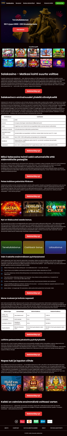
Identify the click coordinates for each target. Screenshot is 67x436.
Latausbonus (55, 247)
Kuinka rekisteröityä (29, 3)
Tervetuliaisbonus (11, 247)
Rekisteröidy (59, 3)
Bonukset (18, 3)
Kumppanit (16, 428)
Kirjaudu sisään (48, 3)
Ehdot (44, 428)
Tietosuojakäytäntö (56, 428)
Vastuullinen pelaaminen (30, 428)
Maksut (39, 3)
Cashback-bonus (34, 247)
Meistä (6, 428)
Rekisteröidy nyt (33, 91)
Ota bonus (20, 30)
